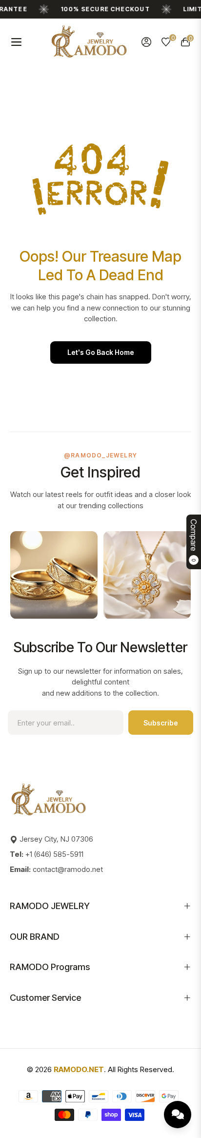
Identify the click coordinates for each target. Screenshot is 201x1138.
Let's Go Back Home (100, 352)
